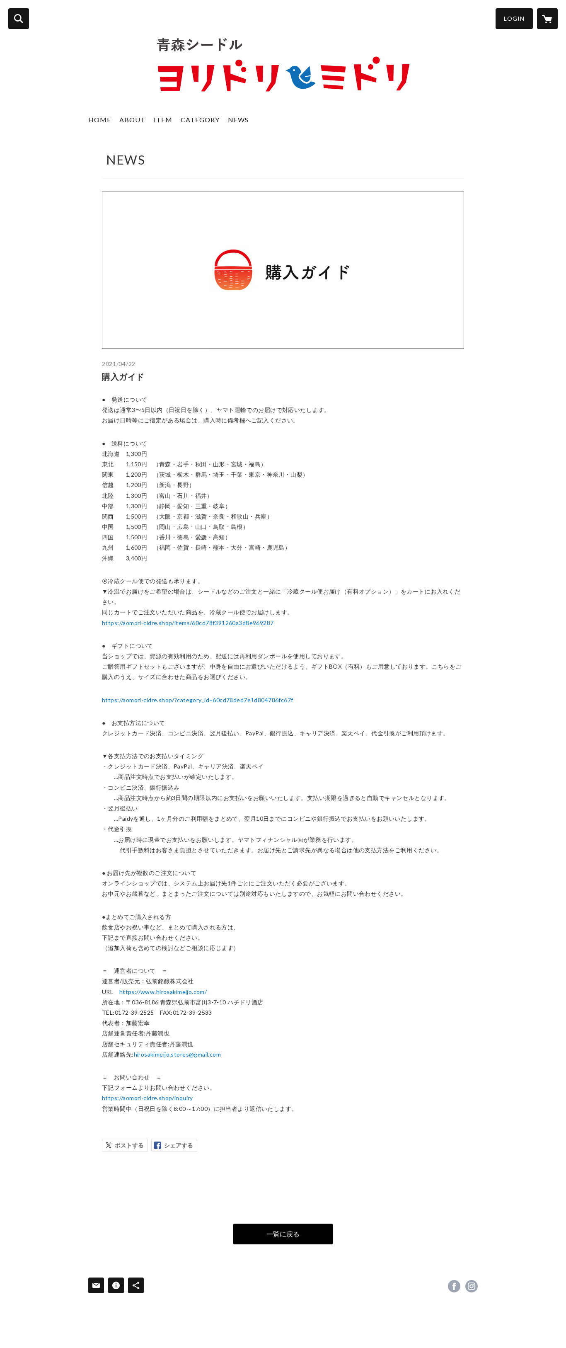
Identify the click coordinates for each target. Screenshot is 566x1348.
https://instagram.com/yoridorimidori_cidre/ (471, 1286)
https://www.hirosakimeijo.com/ (163, 991)
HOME (99, 120)
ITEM (163, 120)
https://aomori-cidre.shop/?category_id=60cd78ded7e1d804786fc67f (197, 699)
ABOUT (132, 120)
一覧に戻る (283, 1234)
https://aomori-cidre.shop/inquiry (147, 1097)
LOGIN (514, 18)
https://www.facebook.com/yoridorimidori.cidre (454, 1286)
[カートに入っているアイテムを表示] (547, 18)
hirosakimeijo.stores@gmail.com (177, 1054)
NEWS (238, 120)
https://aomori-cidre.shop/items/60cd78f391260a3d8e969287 (188, 622)
